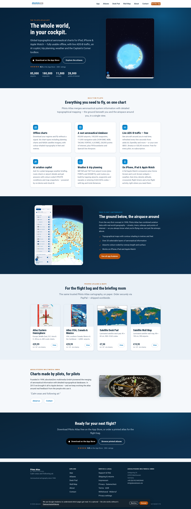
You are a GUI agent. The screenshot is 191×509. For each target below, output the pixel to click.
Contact (145, 4)
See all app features (109, 256)
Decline (134, 503)
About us (36, 401)
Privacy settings (105, 496)
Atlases (106, 4)
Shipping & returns (106, 476)
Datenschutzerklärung (51, 504)
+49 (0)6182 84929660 (135, 480)
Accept (143, 503)
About (136, 4)
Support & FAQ (105, 473)
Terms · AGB (104, 488)
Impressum (103, 480)
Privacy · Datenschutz (107, 484)
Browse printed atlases (112, 441)
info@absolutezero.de (135, 483)
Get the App (156, 4)
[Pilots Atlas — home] (38, 3)
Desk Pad (116, 4)
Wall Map (127, 4)
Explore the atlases (74, 60)
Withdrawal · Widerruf (108, 492)
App (98, 4)
